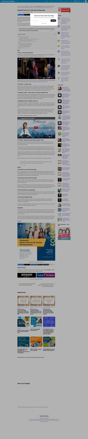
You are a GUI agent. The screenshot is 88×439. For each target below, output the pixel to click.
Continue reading (44, 23)
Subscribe (53, 20)
